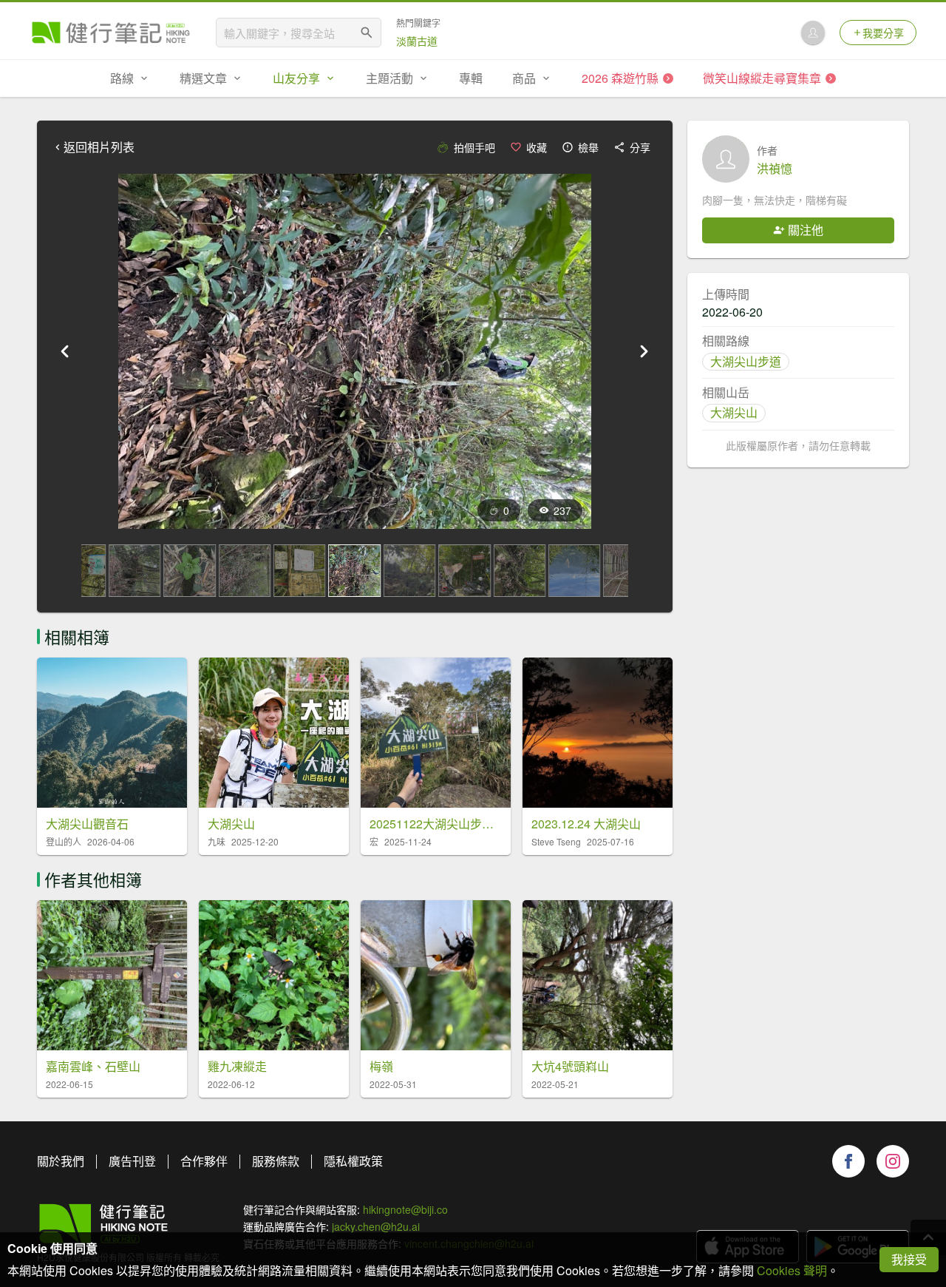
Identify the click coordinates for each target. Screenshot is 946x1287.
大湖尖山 (734, 412)
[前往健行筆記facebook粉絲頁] (848, 1161)
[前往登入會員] (813, 32)
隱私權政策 (353, 1160)
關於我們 (60, 1160)
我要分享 (883, 32)
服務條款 (275, 1160)
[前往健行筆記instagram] (893, 1161)
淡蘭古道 (417, 40)
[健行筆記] (111, 32)
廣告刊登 (132, 1160)
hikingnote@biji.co (405, 1209)
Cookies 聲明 (792, 1270)
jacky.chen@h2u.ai (376, 1226)
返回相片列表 (99, 147)
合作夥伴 (204, 1160)
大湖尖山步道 (745, 361)
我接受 (909, 1259)
